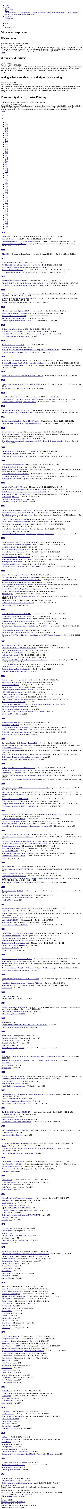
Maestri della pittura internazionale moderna (16, 582)
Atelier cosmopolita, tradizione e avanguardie (16, 544)
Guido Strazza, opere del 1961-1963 (13, 1346)
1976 (6, 212)
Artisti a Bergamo (7, 594)
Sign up (3, 1489)
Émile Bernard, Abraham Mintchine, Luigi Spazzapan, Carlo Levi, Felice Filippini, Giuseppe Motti (33, 1056)
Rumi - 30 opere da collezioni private (14, 1416)
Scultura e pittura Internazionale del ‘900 (15, 329)
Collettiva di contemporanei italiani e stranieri (16, 1101)
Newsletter (7, 23)
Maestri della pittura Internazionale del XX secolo (18, 690)
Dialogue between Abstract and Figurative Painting (18, 241)
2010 (6, 150)
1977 (6, 210)
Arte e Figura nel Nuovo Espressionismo (15, 272)
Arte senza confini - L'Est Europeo (13, 794)
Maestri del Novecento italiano (11, 262)
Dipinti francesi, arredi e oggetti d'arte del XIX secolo (19, 648)
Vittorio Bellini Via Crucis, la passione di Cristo (17, 412)
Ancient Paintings (51, 12)
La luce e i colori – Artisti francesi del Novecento (17, 519)
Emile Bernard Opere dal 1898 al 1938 (14, 650)
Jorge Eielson (6, 1268)
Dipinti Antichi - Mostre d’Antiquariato (14, 1007)
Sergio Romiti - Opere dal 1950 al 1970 (14, 313)
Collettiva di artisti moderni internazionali (15, 630)
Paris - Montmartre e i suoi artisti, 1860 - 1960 (16, 614)
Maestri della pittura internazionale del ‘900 (16, 821)
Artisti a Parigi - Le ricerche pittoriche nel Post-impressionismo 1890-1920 (25, 384)
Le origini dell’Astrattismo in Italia (13, 347)
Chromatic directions (8, 239)
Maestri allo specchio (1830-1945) (13, 891)
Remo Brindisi (6, 1323)
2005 (6, 159)
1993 (6, 181)
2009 (6, 152)
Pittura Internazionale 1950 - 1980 (13, 434)
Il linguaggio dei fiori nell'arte (11, 478)
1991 (6, 184)
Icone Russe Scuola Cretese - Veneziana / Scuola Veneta (20, 1130)
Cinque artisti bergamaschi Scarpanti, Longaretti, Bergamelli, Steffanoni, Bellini (27, 1094)
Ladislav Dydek (7, 1353)
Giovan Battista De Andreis (10, 1419)
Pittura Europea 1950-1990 (10, 564)
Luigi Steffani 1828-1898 (10, 851)
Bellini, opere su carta (9, 600)
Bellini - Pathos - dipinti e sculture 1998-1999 (16, 727)
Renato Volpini (6, 1373)
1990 (6, 186)
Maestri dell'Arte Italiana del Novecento (14, 281)
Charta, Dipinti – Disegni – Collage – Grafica (16, 438)
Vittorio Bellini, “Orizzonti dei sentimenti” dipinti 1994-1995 (21, 853)
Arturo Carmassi (7, 1291)
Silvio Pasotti (6, 858)
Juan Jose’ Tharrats (8, 1278)
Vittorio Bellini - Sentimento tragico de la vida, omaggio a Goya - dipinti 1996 (27, 826)
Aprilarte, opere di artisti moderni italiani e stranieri (18, 759)
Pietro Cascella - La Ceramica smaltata (14, 316)
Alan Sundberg (6, 1328)
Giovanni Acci (6, 1426)
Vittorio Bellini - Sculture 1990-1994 (13, 856)
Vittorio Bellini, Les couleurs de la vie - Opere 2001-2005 (20, 559)
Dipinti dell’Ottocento (8, 1467)
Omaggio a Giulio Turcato (10, 1261)
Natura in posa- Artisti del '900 (11, 687)
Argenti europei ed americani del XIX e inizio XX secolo (20, 806)
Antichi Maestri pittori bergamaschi (13, 1048)
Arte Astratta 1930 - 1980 (10, 714)
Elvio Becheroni (7, 1303)
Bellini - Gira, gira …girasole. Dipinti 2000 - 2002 (18, 632)
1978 (6, 208)
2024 (6, 124)
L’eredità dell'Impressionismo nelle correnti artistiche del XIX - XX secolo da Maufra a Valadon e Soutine (36, 441)
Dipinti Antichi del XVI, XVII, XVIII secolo (16, 1208)
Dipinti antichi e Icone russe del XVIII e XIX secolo (19, 779)
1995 (6, 177)
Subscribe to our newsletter (9, 1485)
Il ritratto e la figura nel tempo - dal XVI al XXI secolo (19, 680)
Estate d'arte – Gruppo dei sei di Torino (14, 501)
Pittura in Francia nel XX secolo (12, 999)
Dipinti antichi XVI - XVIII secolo (13, 666)
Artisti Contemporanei (9, 1439)
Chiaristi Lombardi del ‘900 (10, 1043)
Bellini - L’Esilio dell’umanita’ (11, 873)
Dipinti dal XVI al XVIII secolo (12, 748)
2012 (6, 146)
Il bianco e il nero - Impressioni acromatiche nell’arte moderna (22, 423)
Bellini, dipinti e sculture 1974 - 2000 (13, 702)
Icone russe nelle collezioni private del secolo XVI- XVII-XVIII (22, 792)
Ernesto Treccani (7, 1200)
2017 (6, 137)
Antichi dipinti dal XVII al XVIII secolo (15, 722)
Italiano (7, 27)
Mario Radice (6, 1187)
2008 (6, 153)
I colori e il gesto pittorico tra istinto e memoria (17, 515)
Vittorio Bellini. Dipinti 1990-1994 (13, 848)
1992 (6, 183)
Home (7, 5)
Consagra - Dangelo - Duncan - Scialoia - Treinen (18, 938)
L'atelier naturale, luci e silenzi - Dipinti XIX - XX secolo (20, 421)
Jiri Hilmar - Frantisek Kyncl (11, 1294)
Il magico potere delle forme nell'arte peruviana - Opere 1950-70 (22, 298)
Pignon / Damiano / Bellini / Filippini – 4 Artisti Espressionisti (21, 589)
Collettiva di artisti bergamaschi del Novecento (16, 1011)
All (6, 122)
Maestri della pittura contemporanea (13, 1079)
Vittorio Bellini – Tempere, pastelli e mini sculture (17, 897)
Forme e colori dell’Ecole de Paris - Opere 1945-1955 (19, 451)
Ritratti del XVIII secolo (9, 1449)
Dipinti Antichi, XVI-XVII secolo (13, 1161)
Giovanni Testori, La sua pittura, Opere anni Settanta (19, 402)
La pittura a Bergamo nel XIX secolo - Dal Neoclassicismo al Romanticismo (26, 843)
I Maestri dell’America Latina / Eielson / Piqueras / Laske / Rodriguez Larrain (26, 334)
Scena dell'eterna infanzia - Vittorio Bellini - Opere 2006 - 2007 (22, 476)
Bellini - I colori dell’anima (10, 685)
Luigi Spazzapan (7, 1447)
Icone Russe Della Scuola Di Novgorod (14, 336)
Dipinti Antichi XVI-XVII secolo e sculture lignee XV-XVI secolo (23, 711)
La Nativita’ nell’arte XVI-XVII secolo (14, 487)
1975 (6, 214)
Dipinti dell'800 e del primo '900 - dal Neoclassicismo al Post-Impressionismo (27, 775)
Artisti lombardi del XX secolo (11, 1480)
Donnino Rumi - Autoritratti (10, 1263)
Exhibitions (8, 16)
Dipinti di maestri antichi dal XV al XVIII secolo (17, 837)
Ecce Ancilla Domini (8, 432)
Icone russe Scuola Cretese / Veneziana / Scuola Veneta (19, 1143)
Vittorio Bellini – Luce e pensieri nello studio (16, 619)
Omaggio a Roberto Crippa (10, 1338)
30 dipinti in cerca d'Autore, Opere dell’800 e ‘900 (18, 804)
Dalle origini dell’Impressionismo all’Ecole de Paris (18, 768)
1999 (6, 170)
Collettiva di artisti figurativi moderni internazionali (18, 621)
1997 (6, 173)
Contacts (7, 20)
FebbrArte (5, 531)
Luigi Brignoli (6, 1411)
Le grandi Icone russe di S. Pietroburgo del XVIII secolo (20, 1210)
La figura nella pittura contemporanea (14, 876)
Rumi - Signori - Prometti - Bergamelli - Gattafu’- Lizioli (20, 1103)
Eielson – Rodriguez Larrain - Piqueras (14, 1098)
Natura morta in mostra (9, 823)
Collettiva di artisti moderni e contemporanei (16, 709)
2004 (6, 161)
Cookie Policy (16, 1503)
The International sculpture (10, 895)
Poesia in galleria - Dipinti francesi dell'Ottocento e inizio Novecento (24, 584)
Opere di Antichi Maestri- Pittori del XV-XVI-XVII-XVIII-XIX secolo (24, 1025)
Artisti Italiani (6, 526)
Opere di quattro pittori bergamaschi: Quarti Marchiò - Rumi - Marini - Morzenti (27, 1454)
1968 (6, 226)
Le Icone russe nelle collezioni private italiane (16, 1122)
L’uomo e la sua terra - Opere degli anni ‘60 (16, 913)
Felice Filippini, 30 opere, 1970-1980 (13, 1014)
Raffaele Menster (7, 1348)
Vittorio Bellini (7, 469)
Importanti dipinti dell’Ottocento (12, 1135)
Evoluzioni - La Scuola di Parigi (12, 467)
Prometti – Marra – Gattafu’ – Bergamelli (15, 1462)
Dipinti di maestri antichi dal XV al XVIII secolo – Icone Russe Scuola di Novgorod (29, 814)
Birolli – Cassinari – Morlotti (11, 1040)
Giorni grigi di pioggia (9, 1203)
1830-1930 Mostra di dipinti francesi (13, 819)
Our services (9, 9)
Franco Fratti (6, 1276)
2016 (6, 139)
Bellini (4, 1146)
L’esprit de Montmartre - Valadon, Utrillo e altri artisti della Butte (22, 363)
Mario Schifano (6, 1063)
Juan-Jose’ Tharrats (8, 1117)
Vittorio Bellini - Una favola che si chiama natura (17, 1198)
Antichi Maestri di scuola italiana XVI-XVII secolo (18, 331)
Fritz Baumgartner (7, 1228)
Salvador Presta (7, 1356)
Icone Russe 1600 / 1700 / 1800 (12, 1164)
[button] (5, 25)
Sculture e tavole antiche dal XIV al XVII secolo (17, 869)
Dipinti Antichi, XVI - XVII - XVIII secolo (16, 933)
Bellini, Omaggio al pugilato (11, 591)
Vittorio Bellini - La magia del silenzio (14, 773)
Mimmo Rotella (7, 1325)
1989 (6, 188)
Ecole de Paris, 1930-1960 (10, 605)
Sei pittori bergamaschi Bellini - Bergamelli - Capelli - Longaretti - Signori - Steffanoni (29, 1060)
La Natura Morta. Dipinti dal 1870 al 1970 (15, 410)
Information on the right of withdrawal (13, 1502)
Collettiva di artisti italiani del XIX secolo (15, 694)
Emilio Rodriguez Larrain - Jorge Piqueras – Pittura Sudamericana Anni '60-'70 (27, 399)
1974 (6, 215)
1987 (6, 192)
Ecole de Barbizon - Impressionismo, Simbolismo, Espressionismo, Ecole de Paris (28, 534)
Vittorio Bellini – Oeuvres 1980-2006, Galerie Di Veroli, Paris (22, 510)
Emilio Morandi (7, 1391)
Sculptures (60, 12)
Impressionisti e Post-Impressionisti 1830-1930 (17, 959)
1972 (6, 219)
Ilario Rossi (5, 1286)
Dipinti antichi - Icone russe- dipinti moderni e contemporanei (21, 757)
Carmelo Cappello (7, 1256)
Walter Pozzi (6, 1360)
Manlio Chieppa (7, 1421)
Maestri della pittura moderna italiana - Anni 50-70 (18, 321)
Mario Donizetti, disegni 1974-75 (12, 917)
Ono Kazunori (6, 1306)
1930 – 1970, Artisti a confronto (12, 692)
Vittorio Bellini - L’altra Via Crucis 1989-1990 (17, 964)
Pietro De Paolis (7, 1380)
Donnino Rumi (6, 1308)
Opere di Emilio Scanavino (10, 1336)
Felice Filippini (6, 1065)
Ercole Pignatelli (7, 1313)
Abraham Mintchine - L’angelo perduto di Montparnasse (20, 596)
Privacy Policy (5, 1503)
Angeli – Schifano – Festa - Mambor (13, 1465)
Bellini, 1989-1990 (8, 970)
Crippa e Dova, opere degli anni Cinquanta (15, 834)
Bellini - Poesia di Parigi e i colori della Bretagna (17, 699)
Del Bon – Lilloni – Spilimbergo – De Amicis (16, 1235)
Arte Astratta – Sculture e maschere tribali (15, 524)
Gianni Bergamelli (7, 1400)
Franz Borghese (7, 1220)
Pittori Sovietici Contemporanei (12, 1166)
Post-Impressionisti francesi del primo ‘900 (15, 549)
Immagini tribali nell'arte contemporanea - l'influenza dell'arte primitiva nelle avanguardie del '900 (33, 878)
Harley (4, 1022)
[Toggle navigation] (3, 2)
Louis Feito (5, 1217)
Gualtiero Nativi (7, 1189)
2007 (6, 155)
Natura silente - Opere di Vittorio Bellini (15, 360)
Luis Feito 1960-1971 (9, 1081)
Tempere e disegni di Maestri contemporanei (16, 908)
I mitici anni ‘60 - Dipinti (10, 454)
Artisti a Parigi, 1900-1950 (10, 725)
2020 (6, 132)
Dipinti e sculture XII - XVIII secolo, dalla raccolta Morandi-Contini (24, 489)
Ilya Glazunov (6, 1171)
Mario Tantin (6, 1423)
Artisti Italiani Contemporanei (11, 936)
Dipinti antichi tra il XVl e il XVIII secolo (15, 474)
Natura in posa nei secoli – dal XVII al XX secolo (18, 682)
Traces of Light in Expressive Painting (14, 244)
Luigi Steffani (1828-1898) (10, 920)
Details (3, 53)
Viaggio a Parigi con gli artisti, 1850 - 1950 (15, 734)
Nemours (4, 1233)
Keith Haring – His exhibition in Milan (14, 911)
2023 (6, 126)
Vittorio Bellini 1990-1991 (10, 948)
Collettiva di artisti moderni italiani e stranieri (16, 669)
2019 (6, 133)
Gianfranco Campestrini (9, 1038)
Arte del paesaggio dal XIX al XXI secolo (15, 664)
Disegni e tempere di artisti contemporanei (15, 943)
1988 (6, 190)
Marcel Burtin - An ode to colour (12, 270)
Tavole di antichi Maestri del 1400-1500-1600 (16, 1112)
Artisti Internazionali (8, 547)
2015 (6, 141)
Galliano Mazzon (7, 1132)
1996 (6, 175)
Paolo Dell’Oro (6, 1442)
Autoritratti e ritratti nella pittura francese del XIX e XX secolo (22, 770)
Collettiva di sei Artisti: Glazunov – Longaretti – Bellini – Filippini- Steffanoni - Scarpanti (30, 1148)
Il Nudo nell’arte (7, 900)
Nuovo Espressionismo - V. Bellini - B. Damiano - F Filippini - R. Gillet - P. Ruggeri (29, 968)
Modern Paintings (11, 12)
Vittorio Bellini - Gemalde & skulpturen (14, 529)
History (7, 7)
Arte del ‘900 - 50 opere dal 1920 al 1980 (15, 799)
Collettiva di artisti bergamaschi (12, 1428)
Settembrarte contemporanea (11, 846)
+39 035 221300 (9, 1494)
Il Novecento (6, 236)
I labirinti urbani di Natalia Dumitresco (14, 285)
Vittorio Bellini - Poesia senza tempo (13, 1086)
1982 (6, 201)
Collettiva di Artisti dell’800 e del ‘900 (14, 671)
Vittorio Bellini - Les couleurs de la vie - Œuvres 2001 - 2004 (21, 580)
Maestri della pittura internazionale (13, 397)
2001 (6, 166)
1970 (6, 223)
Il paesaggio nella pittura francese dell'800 (15, 707)
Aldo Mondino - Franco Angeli (12, 1365)
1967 (6, 228)
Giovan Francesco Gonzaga (10, 1205)
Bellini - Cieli (6, 657)
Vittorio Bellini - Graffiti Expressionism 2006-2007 (18, 494)
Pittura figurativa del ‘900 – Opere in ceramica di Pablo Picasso (22, 542)
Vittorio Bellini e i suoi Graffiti (11, 388)
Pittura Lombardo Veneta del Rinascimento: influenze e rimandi (22, 376)
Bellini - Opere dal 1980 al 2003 (12, 623)
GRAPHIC (5, 254)
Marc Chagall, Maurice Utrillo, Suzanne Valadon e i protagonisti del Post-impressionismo (30, 350)
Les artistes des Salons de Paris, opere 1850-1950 (18, 577)
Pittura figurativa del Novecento (12, 562)
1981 (6, 203)
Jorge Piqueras (6, 1068)
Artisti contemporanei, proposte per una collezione (18, 940)
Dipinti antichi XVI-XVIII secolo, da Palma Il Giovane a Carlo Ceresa (24, 660)
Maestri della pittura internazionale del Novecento (18, 841)
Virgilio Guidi (6, 1370)
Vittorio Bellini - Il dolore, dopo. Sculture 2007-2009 (19, 456)
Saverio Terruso (7, 1212)
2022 (6, 128)
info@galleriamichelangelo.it (15, 1496)
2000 (6, 168)
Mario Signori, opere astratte (11, 1083)
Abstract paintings (23, 12)
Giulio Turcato (6, 1377)
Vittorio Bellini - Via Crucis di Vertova (14, 985)
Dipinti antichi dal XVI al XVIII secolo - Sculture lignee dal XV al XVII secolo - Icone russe (32, 635)
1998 (6, 172)
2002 (6, 164)
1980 (6, 204)
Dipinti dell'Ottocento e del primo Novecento (16, 732)
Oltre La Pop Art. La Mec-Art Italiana (14, 294)
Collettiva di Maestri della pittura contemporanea (17, 1153)
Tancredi (4, 1316)
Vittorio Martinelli (7, 1382)
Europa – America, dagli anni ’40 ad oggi (15, 575)
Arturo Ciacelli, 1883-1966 (10, 1182)
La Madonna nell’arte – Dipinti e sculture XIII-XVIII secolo (21, 566)
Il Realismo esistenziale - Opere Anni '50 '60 (16, 311)
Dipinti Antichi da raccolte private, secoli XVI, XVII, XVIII (21, 1215)
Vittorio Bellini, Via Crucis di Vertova (14, 961)
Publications (9, 18)
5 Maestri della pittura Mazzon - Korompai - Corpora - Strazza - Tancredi (25, 1254)
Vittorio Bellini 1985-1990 (10, 950)
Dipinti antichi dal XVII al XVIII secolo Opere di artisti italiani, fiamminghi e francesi (29, 704)
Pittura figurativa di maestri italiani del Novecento (18, 512)
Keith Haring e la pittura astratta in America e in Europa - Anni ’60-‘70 (24, 626)
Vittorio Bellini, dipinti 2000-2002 (13, 645)
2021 (6, 130)
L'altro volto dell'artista (9, 750)
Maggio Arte (6, 554)
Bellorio (4, 1375)
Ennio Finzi (5, 1320)
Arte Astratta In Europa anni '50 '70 (13, 345)
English (12, 27)
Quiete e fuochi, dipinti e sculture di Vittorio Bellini (18, 522)
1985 (6, 195)
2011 (6, 148)
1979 (6, 206)
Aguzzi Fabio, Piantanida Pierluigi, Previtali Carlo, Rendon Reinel (23, 1351)
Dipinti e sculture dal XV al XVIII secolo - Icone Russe (19, 730)
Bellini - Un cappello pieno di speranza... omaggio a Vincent (21, 754)
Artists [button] (7, 11)
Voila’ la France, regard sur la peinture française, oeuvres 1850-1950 (24, 492)
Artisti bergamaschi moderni (11, 1470)
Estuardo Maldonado (8, 1258)
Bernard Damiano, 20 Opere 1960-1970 (15, 925)
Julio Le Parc (6, 1151)
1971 (6, 221)
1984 (6, 197)
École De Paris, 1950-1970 (10, 497)
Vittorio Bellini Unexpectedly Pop (13, 267)
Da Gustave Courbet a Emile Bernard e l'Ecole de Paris (19, 743)
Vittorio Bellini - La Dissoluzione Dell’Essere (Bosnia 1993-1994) (23, 882)
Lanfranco (5, 1243)
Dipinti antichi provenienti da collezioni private (17, 1483)
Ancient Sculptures (71, 12)
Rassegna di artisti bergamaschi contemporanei (17, 745)
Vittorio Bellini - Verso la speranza (13, 552)
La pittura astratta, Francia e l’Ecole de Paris (16, 1076)
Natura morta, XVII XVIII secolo (12, 801)
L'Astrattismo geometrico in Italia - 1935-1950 (17, 365)
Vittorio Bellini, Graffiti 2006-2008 (13, 318)
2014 (6, 142)
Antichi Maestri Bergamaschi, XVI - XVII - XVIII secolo (20, 979)
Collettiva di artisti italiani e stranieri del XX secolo (18, 603)
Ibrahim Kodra (6, 1318)
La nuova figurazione (8, 1114)
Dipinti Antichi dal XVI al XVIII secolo (14, 945)
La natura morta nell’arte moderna (13, 464)
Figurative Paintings (38, 12)
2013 (6, 144)
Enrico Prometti (7, 1478)
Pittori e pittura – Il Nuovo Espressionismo (15, 616)
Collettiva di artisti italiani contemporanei (15, 1027)
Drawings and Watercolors (25, 14)
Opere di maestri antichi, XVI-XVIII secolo (16, 557)
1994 (6, 179)
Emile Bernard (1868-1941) (11, 867)
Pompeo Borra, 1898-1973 (10, 1169)
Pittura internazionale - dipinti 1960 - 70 (14, 352)
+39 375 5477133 (26, 1494)
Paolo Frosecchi (7, 988)
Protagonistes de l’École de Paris (12, 652)
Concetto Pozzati (7, 1266)
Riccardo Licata (7, 1358)
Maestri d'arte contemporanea (11, 1398)
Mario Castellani (7, 1180)
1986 (6, 194)
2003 (6, 163)
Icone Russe (5, 996)
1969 (6, 225)
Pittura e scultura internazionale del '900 (14, 302)
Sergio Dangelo (7, 922)
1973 (6, 217)
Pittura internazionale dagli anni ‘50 (13, 499)
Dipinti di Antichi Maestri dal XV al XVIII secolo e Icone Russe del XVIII (26, 788)
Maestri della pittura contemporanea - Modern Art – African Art (22, 983)
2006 (6, 157)
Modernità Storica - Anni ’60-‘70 (12, 655)
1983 (6, 199)
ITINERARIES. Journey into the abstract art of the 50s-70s (21, 265)
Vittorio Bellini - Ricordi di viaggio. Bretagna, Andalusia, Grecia (22, 283)
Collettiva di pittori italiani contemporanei (15, 1240)
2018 (6, 135)
